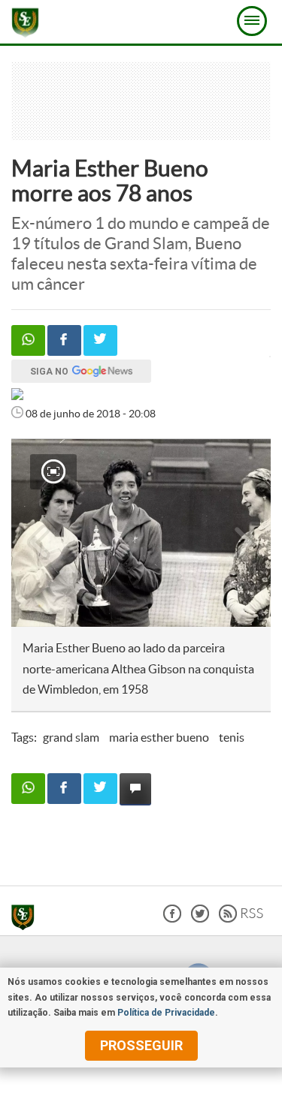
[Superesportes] (26, 919)
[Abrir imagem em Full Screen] (53, 471)
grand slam (71, 737)
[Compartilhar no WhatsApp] (28, 340)
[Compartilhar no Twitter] (100, 340)
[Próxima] (244, 533)
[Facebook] (172, 918)
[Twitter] (200, 918)
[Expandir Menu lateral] (252, 21)
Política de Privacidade (166, 1012)
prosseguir (141, 1045)
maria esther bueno (159, 737)
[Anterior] (30, 533)
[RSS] (241, 918)
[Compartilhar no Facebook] (64, 340)
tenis (231, 737)
